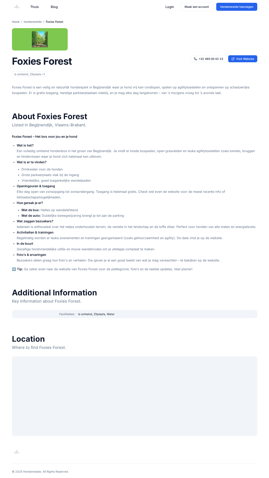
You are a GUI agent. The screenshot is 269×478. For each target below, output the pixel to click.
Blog (54, 7)
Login (169, 7)
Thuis (34, 7)
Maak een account (197, 6)
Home (16, 21)
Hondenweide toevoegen (236, 6)
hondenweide (33, 21)
